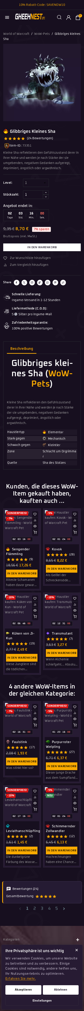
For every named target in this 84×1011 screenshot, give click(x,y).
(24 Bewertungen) (40, 138)
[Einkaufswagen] (78, 17)
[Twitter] (24, 282)
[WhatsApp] (47, 282)
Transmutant (62, 633)
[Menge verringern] (46, 197)
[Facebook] (16, 282)
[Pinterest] (55, 282)
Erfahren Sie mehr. (20, 978)
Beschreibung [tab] (21, 348)
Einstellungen (42, 1000)
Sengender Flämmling (18, 552)
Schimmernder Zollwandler (61, 829)
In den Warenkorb (42, 247)
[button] (59, 17)
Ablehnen (60, 989)
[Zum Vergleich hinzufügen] (35, 520)
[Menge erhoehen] (46, 192)
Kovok (56, 549)
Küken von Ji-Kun (20, 636)
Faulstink (19, 742)
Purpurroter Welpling (58, 744)
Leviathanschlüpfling (23, 831)
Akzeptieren (23, 989)
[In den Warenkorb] (35, 532)
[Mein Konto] (68, 17)
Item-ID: (15, 145)
